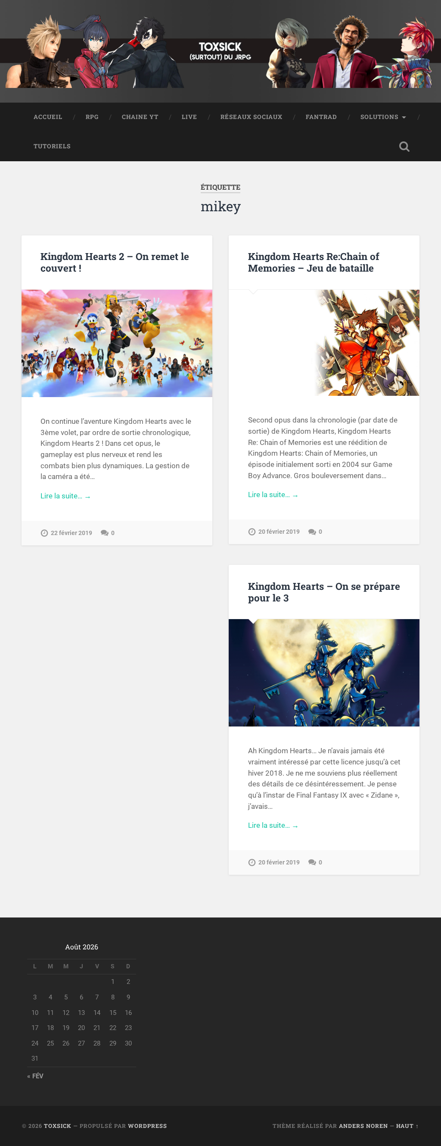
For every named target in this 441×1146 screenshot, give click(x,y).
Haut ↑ (407, 1125)
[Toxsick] (220, 51)
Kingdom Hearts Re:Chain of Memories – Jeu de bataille (313, 262)
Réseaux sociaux (251, 117)
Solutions (379, 117)
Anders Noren (363, 1125)
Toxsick (57, 1125)
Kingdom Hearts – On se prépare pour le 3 (324, 591)
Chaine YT (140, 117)
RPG (92, 117)
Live (189, 117)
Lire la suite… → (65, 496)
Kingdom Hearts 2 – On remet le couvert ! (114, 262)
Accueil (48, 117)
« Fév (35, 1076)
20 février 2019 (279, 531)
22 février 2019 (71, 533)
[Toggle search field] (404, 146)
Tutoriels (52, 146)
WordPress (147, 1125)
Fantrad (321, 117)
